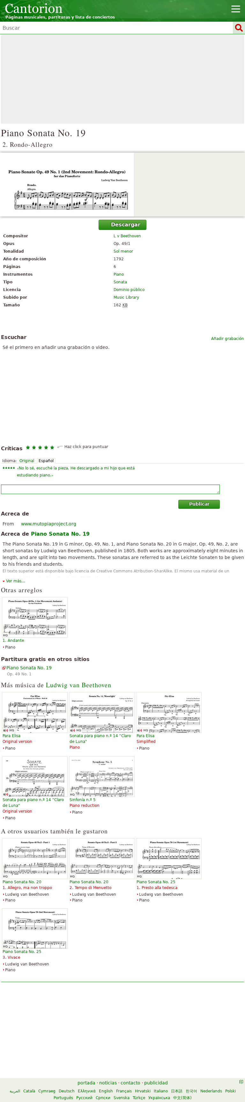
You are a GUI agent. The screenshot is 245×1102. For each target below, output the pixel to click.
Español (46, 461)
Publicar (199, 504)
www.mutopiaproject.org (48, 523)
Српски (103, 1098)
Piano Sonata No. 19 (29, 667)
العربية (15, 1091)
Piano (119, 274)
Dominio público (129, 289)
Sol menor (123, 251)
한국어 (191, 1091)
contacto (130, 1082)
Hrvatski (143, 1091)
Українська (159, 1098)
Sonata (120, 282)
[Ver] (122, 184)
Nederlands (211, 1091)
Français (124, 1091)
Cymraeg (47, 1091)
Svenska (122, 1098)
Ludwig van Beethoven (78, 685)
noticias (108, 1082)
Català (29, 1091)
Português (63, 1098)
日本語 (176, 1091)
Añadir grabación (227, 338)
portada (86, 1082)
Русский (84, 1098)
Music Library (126, 297)
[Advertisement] (122, 79)
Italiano (161, 1091)
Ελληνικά (87, 1091)
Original (26, 461)
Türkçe (139, 1098)
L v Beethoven (127, 236)
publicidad (156, 1082)
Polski (230, 1091)
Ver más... (15, 581)
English (106, 1091)
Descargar (125, 225)
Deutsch (67, 1091)
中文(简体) (182, 1098)
